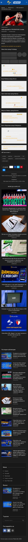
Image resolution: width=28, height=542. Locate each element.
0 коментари (16, 498)
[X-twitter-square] (8, 530)
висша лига (17, 156)
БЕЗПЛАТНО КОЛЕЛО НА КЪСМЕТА (11, 46)
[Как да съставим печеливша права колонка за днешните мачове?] (14, 223)
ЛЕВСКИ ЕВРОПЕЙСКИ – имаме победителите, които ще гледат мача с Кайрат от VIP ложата (19, 453)
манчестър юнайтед (20, 158)
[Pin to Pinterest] (21, 167)
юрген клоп (5, 161)
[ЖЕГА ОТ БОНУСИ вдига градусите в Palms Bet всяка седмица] (6, 433)
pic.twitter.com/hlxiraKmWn (13, 103)
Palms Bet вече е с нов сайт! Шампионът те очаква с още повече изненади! (19, 422)
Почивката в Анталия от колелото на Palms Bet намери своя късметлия (19, 355)
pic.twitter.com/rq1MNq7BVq (10, 118)
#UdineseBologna (7, 116)
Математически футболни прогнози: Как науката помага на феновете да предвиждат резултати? (14, 260)
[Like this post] (11, 167)
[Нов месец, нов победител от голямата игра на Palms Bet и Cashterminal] (6, 443)
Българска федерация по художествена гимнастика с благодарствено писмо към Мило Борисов (14, 209)
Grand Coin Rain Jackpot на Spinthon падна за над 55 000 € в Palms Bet (19, 364)
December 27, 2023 (18, 106)
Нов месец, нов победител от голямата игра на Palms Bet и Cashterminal (19, 443)
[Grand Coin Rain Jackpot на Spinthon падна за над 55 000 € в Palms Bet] (6, 365)
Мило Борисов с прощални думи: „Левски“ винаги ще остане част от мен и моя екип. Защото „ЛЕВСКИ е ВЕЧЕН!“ (18, 388)
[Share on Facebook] (15, 167)
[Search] (26, 2)
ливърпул (10, 158)
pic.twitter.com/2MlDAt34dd (10, 138)
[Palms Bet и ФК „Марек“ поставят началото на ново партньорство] (14, 323)
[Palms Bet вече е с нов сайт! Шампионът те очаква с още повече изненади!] (14, 274)
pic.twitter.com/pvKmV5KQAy (14, 86)
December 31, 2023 (8, 121)
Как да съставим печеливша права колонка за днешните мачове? (19, 400)
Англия (4, 156)
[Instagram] (12, 530)
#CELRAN (8, 136)
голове (4, 158)
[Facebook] (5, 530)
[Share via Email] (4, 170)
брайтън (10, 156)
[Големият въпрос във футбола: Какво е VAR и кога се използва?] (14, 298)
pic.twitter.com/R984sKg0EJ (10, 71)
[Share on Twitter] (18, 167)
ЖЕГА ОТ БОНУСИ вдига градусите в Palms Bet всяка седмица (19, 432)
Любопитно (11, 7)
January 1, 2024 (18, 75)
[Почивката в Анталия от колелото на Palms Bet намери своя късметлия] (6, 356)
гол (23, 156)
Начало (3, 7)
